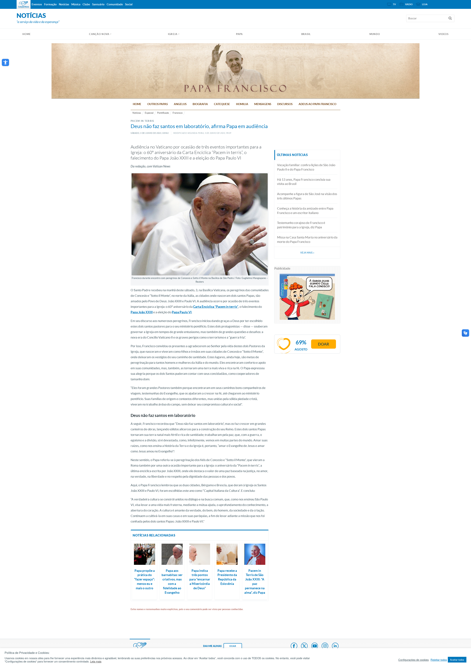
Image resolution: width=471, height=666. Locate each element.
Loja (425, 4)
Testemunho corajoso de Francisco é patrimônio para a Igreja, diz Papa (301, 225)
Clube (86, 4)
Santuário (98, 4)
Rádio (409, 4)
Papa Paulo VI (182, 312)
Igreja (173, 34)
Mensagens (262, 104)
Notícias (136, 112)
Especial (149, 112)
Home (137, 104)
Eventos (37, 4)
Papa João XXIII (142, 312)
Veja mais (307, 252)
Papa (239, 34)
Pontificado (163, 112)
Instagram (325, 646)
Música (75, 4)
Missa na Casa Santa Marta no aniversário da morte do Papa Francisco (307, 239)
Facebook (294, 646)
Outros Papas (157, 104)
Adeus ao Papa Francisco (317, 104)
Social (128, 4)
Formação (50, 4)
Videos (443, 34)
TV (394, 4)
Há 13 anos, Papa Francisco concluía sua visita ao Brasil (303, 182)
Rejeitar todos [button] (439, 659)
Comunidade (115, 4)
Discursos (285, 104)
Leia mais (95, 661)
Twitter (304, 646)
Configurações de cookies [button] (413, 659)
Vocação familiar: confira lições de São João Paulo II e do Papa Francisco (306, 167)
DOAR (232, 646)
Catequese (222, 104)
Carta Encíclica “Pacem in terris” (215, 306)
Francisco (178, 112)
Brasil (306, 34)
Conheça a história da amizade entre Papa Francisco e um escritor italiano (305, 211)
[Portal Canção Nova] (24, 4)
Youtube (315, 646)
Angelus (180, 104)
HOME (26, 34)
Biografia (200, 104)
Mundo (374, 34)
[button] (5, 62)
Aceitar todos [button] (457, 659)
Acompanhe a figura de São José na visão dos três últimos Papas (307, 196)
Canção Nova (99, 34)
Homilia (242, 104)
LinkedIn (335, 646)
